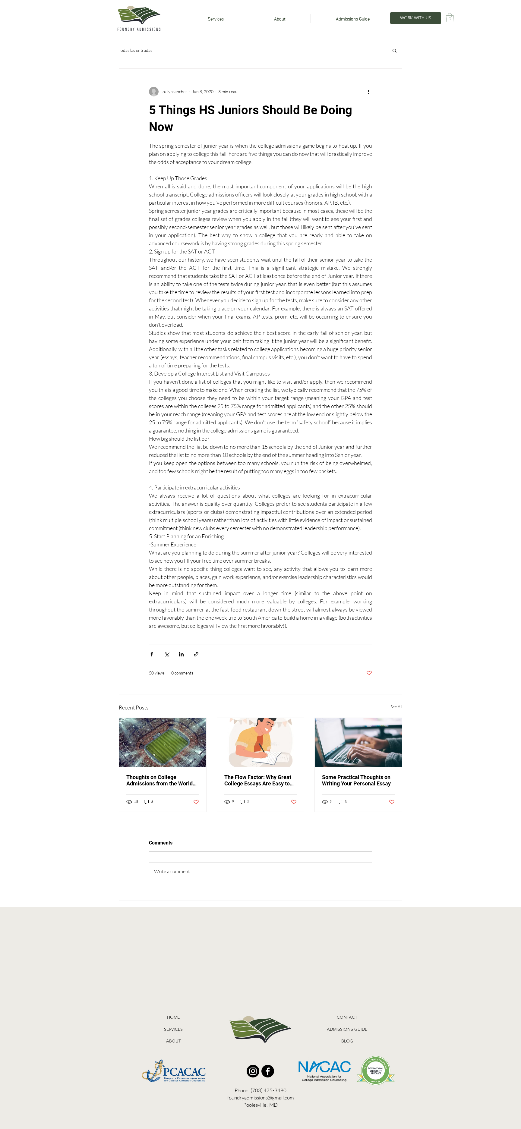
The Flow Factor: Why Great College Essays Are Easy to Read (257, 780)
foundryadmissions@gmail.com (260, 1097)
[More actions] (368, 91)
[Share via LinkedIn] (181, 654)
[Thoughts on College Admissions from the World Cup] (162, 742)
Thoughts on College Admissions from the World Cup (159, 780)
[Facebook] (267, 1071)
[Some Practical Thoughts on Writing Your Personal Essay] (358, 742)
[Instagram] (253, 1071)
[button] (450, 17)
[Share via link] (196, 654)
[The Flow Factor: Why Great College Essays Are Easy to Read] (260, 742)
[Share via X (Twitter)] (166, 654)
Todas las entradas (135, 50)
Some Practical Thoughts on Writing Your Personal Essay (356, 780)
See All (396, 706)
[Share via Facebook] (152, 654)
